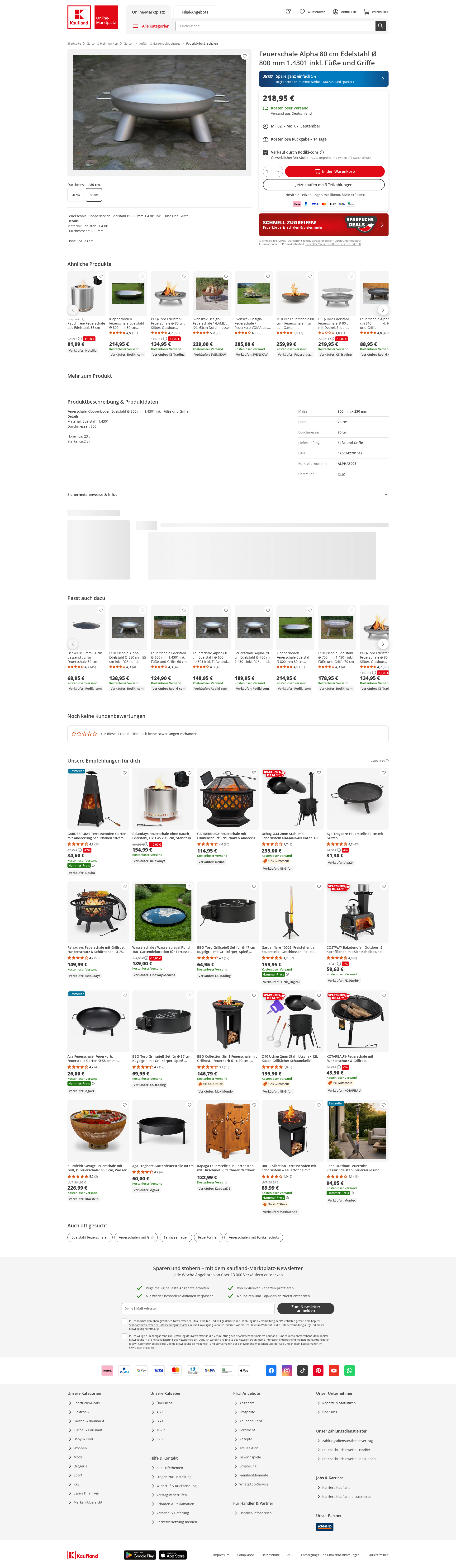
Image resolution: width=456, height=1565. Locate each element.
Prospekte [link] (247, 1412)
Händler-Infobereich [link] (255, 1513)
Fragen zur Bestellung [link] (174, 1477)
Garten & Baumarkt (89, 1421)
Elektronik (81, 1412)
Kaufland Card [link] (250, 1421)
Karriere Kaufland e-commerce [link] (346, 1496)
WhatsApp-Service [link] (253, 1484)
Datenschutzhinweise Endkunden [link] (349, 1459)
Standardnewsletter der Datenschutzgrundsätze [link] (158, 1325)
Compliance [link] (245, 1555)
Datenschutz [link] (271, 1555)
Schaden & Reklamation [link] (175, 1504)
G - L (160, 1421)
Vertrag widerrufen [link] (172, 1495)
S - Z (160, 1439)
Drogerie (80, 1466)
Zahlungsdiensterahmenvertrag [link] (347, 1440)
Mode (78, 1457)
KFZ (76, 1484)
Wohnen (80, 1448)
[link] (195, 11)
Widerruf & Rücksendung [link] (177, 1486)
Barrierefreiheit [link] (378, 1555)
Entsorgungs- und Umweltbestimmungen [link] (330, 1555)
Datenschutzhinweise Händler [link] (346, 1449)
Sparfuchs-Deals (87, 1403)
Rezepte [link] (245, 1439)
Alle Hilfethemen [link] (170, 1468)
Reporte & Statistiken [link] (339, 1403)
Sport (78, 1475)
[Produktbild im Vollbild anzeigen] (159, 112)
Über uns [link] (329, 1412)
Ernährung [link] (247, 1466)
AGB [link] (290, 1555)
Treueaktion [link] (248, 1448)
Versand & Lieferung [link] (173, 1513)
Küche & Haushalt (88, 1430)
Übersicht (164, 1403)
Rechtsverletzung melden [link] (177, 1522)
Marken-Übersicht (88, 1502)
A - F (160, 1412)
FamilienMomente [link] (253, 1475)
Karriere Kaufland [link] (336, 1487)
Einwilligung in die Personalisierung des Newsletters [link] (161, 1339)
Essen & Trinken (86, 1493)
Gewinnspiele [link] (250, 1457)
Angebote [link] (247, 1403)
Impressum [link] (221, 1555)
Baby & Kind (83, 1439)
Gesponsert (74, 319)
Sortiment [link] (247, 1430)
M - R (161, 1430)
